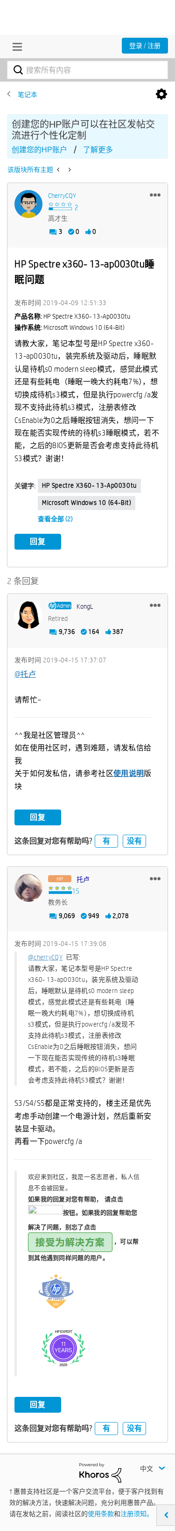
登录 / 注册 (145, 45)
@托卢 (25, 674)
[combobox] (87, 70)
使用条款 (101, 1514)
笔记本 (27, 94)
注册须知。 (136, 1514)
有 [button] (106, 841)
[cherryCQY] (28, 204)
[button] (155, 194)
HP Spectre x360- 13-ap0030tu (89, 485)
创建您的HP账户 (39, 150)
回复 (38, 541)
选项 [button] (161, 94)
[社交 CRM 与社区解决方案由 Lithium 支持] (100, 1472)
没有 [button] (134, 841)
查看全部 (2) (55, 519)
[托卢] (28, 888)
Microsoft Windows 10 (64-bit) (86, 502)
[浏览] (15, 46)
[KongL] (28, 615)
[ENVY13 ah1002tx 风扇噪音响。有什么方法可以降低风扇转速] (59, 169)
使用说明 (128, 773)
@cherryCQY (45, 957)
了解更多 (98, 150)
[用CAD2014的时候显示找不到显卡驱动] (68, 169)
